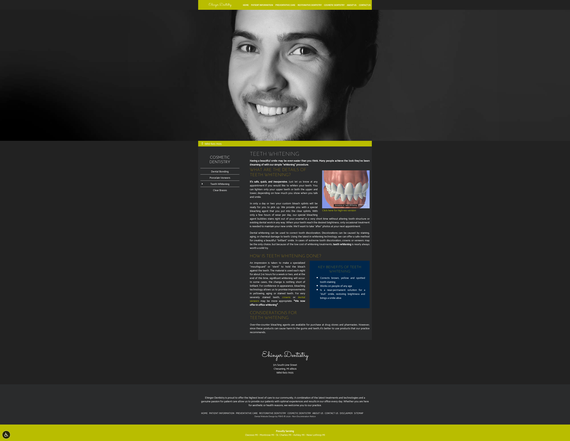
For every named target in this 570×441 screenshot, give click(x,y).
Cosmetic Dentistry (334, 5)
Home (246, 5)
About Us (352, 5)
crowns (286, 297)
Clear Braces (220, 190)
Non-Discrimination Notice (304, 416)
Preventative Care (285, 5)
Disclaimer (346, 413)
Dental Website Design (264, 416)
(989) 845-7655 (285, 372)
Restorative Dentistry (310, 5)
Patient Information (262, 5)
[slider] (346, 206)
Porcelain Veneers (220, 177)
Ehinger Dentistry (219, 4)
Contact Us (365, 5)
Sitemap (358, 413)
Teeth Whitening (219, 183)
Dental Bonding (220, 171)
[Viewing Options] (6, 435)
